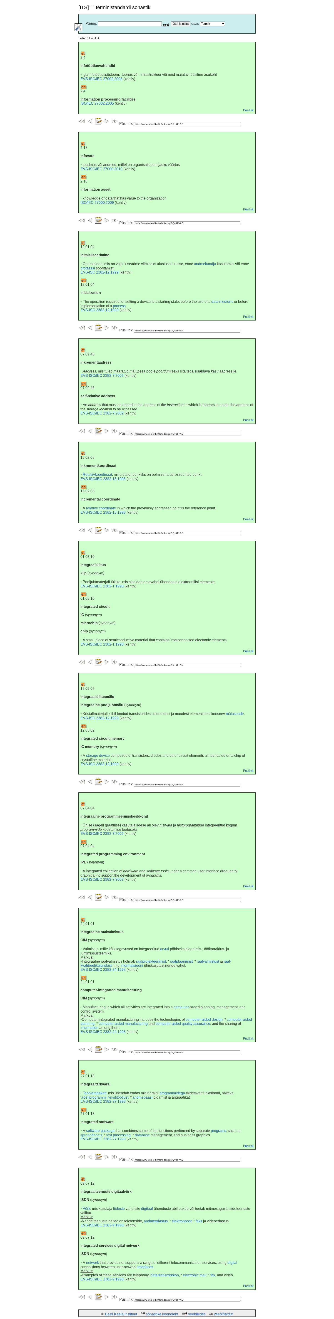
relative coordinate (101, 508)
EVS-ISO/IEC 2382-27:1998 (103, 1101)
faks (199, 1221)
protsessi (87, 268)
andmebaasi (142, 1097)
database (142, 1135)
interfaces (145, 1267)
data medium (221, 301)
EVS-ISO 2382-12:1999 (99, 272)
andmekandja (205, 264)
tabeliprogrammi (93, 1097)
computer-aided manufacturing (123, 1024)
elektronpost (182, 1221)
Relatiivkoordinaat (97, 474)
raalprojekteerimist (151, 961)
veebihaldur (223, 1314)
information (89, 1028)
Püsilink (248, 110)
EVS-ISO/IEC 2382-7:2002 (102, 375)
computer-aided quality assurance (183, 1024)
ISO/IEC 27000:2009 (97, 203)
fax (212, 1275)
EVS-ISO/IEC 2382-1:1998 (102, 586)
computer (181, 1007)
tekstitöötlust (118, 1097)
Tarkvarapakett (94, 1093)
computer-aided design (204, 1019)
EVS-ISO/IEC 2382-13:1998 (103, 479)
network (92, 1263)
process (119, 306)
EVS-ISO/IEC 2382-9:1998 (102, 1225)
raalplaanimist (181, 961)
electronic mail (194, 1275)
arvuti (164, 949)
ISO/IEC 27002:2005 (97, 103)
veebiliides (197, 1314)
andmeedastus (156, 1221)
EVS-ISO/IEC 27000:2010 (101, 169)
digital (232, 1263)
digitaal (147, 1209)
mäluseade (235, 714)
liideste (119, 1209)
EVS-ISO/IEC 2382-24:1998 (103, 969)
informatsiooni (131, 965)
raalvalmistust (208, 961)
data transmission (164, 1275)
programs (218, 1131)
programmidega (172, 1093)
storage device (98, 755)
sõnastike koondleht (162, 1314)
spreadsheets (91, 1135)
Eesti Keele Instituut (121, 1314)
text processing (118, 1135)
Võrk (86, 1209)
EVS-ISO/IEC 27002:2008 (101, 79)
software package (100, 1131)
